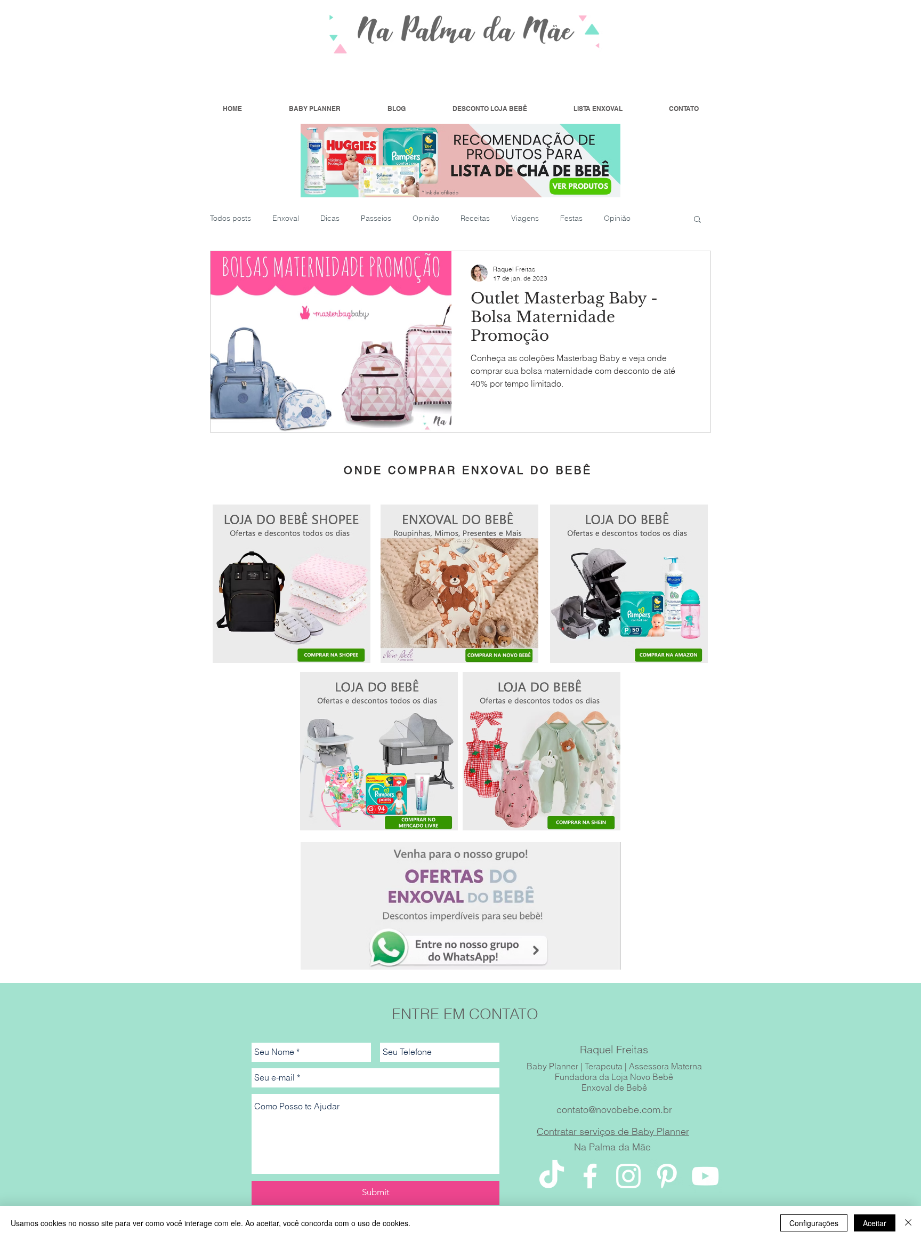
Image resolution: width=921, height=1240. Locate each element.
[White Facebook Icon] (590, 1176)
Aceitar (874, 1223)
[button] (697, 220)
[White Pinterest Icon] (666, 1176)
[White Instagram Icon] (628, 1176)
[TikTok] (551, 1176)
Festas (571, 218)
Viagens (525, 218)
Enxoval (285, 218)
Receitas (475, 218)
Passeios (376, 218)
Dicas (330, 218)
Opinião (426, 218)
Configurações (813, 1223)
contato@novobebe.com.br (614, 1109)
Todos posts (230, 218)
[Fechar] (908, 1222)
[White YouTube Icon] (705, 1176)
